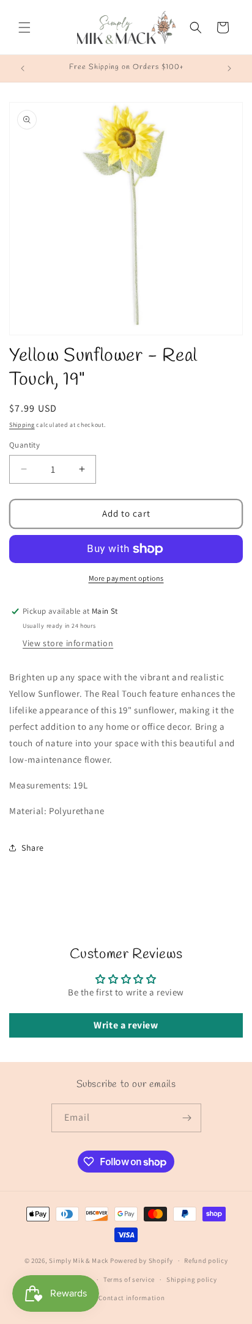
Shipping (22, 425)
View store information (68, 643)
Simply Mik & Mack (78, 1260)
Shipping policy (191, 1279)
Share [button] (32, 847)
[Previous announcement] (22, 68)
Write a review (126, 1025)
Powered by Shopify (141, 1260)
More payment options (126, 578)
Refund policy (206, 1260)
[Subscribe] (187, 1118)
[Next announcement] (229, 68)
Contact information (131, 1297)
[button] (24, 27)
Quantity (24, 445)
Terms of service (129, 1279)
